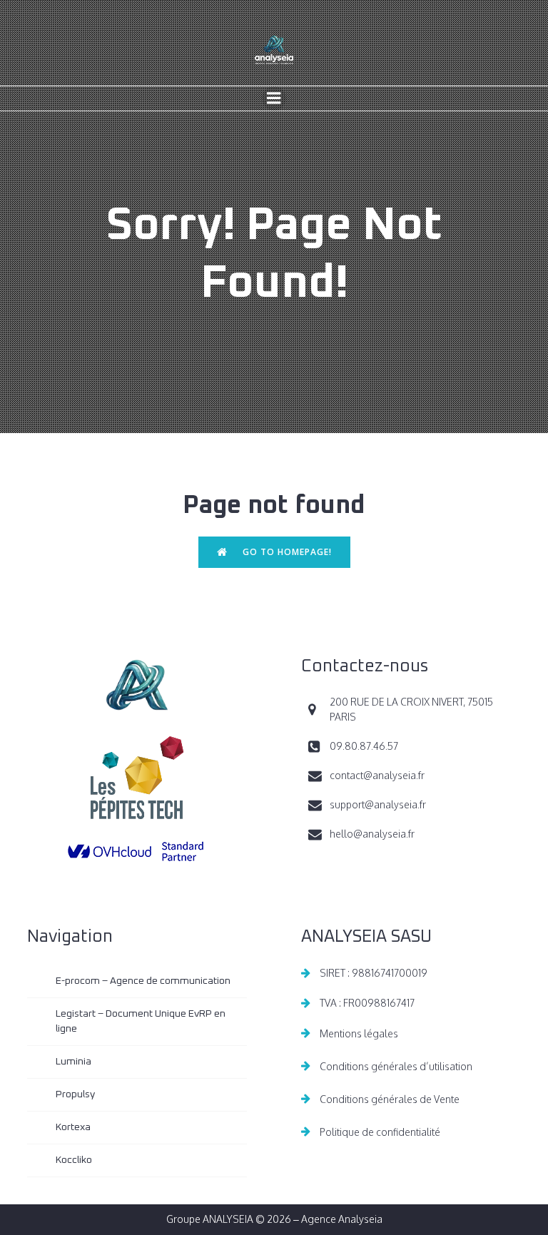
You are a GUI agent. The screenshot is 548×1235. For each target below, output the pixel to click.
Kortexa (73, 1127)
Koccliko (74, 1160)
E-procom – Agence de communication (143, 981)
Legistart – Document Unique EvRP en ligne (142, 1021)
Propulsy (75, 1094)
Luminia (73, 1062)
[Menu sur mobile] (274, 98)
